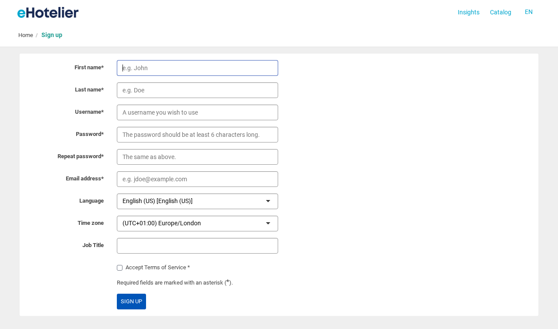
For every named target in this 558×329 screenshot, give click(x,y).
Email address (85, 178)
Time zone (91, 223)
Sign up (51, 34)
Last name (89, 89)
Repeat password (81, 156)
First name (89, 67)
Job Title (93, 245)
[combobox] (193, 201)
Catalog (500, 12)
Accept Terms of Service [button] (156, 267)
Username (89, 112)
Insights (469, 12)
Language (91, 200)
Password (90, 134)
